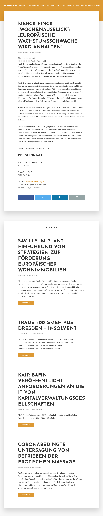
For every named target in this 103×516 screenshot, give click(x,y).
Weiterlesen (26, 303)
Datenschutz (91, 5)
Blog (57, 5)
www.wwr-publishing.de (35, 182)
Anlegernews (10, 5)
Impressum (80, 5)
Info (63, 5)
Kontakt (71, 5)
